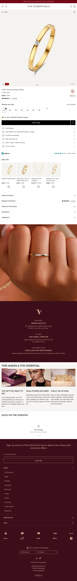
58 (33, 110)
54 (22, 110)
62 (45, 110)
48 (4, 110)
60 (39, 110)
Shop (6, 468)
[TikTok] (40, 558)
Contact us (38, 575)
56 (27, 110)
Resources (8, 518)
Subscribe (38, 461)
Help (5, 523)
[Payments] (38, 536)
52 (16, 110)
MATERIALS (13, 212)
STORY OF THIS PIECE (13, 207)
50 (10, 110)
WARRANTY (6, 217)
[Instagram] (36, 558)
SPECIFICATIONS (13, 196)
